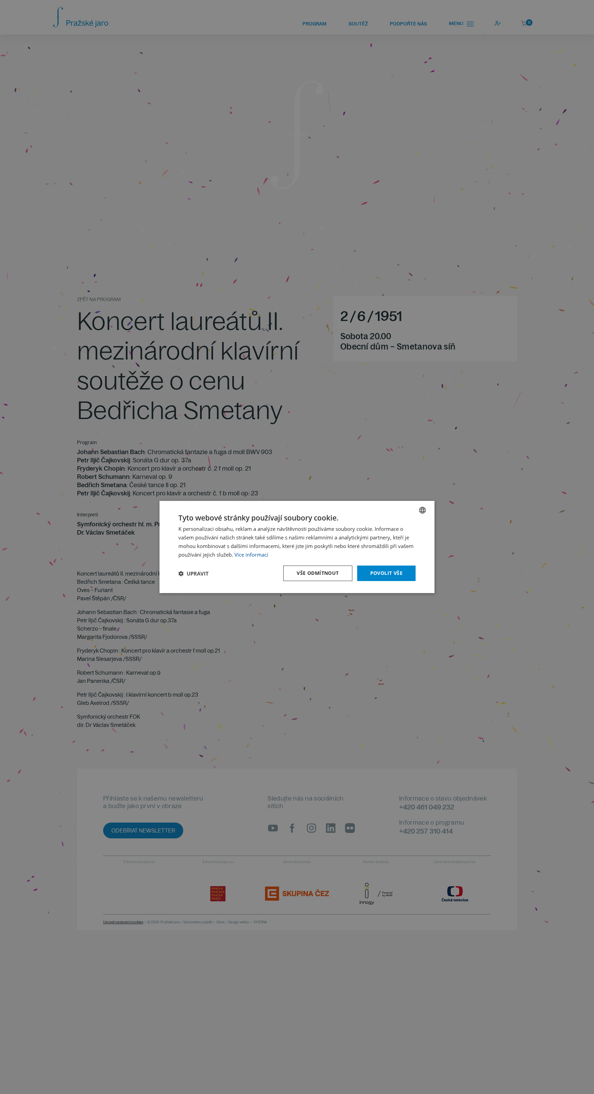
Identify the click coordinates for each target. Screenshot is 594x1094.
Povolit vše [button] (386, 573)
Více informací (251, 554)
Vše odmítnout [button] (318, 573)
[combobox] (422, 510)
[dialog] (297, 547)
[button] (193, 573)
